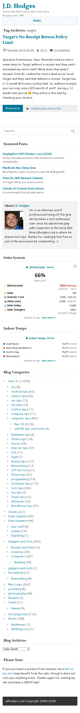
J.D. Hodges (22, 205)
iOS (13, 452)
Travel (12, 602)
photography (17, 593)
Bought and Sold (22, 547)
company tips (38, 108)
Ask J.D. (13, 381)
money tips (54, 108)
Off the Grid (19, 470)
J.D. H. (43, 50)
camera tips (19, 396)
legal (14, 457)
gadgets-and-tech (20, 568)
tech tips (17, 488)
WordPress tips (21, 506)
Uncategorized (18, 614)
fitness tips (18, 439)
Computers (18, 556)
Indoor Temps (37, 338)
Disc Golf (17, 526)
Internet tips (19, 448)
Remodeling (19, 578)
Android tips (19, 391)
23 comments (62, 50)
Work (12, 618)
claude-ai (14, 512)
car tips (16, 400)
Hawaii (15, 608)
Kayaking (17, 535)
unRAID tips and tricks (29, 428)
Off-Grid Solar (37, 267)
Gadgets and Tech (20, 541)
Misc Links (15, 584)
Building (19, 562)
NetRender (18, 624)
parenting (14, 589)
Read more (13, 108)
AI (12, 387)
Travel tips (18, 497)
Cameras (17, 552)
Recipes (13, 598)
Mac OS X (20, 424)
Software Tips (20, 483)
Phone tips (18, 474)
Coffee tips (19, 409)
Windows (17, 501)
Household (15, 572)
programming (20, 479)
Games (15, 531)
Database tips (20, 434)
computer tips (20, 418)
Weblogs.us (19, 629)
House (15, 443)
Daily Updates (17, 516)
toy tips (16, 492)
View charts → (49, 317)
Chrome (16, 405)
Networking (19, 466)
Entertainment (17, 520)
